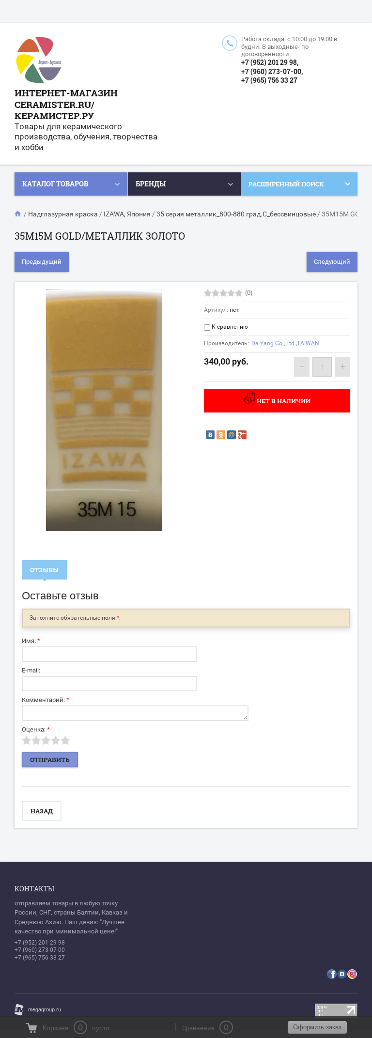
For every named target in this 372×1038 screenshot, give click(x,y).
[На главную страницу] (39, 61)
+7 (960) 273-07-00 (40, 949)
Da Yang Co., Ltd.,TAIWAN (285, 343)
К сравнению (229, 326)
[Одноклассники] (221, 434)
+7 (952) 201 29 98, (269, 62)
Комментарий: (45, 699)
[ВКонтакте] (210, 434)
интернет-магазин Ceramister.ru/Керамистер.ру (66, 104)
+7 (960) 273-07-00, (272, 71)
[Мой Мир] (231, 434)
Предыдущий (42, 261)
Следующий (332, 261)
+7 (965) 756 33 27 (269, 80)
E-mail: (31, 670)
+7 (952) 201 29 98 (40, 942)
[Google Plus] (242, 434)
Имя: (31, 640)
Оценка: (36, 729)
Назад (42, 811)
